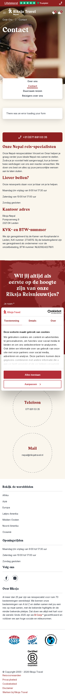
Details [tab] (32, 320)
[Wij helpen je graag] (60, 3)
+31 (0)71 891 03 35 (35, 137)
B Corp (38, 615)
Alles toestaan (32, 374)
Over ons (7, 19)
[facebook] (6, 578)
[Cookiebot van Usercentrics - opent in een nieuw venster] (47, 312)
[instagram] (15, 578)
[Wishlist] (54, 13)
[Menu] (4, 13)
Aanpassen (31, 384)
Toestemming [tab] (11, 320)
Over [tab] (53, 320)
